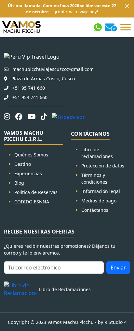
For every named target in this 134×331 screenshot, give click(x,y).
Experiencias (28, 173)
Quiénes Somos (31, 155)
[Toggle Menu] (125, 27)
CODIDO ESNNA (31, 202)
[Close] (127, 6)
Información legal (100, 191)
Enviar (118, 267)
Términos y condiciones (94, 178)
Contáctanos (94, 210)
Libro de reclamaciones (97, 152)
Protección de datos (102, 166)
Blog (19, 183)
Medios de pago (98, 201)
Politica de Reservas (36, 192)
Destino (22, 164)
